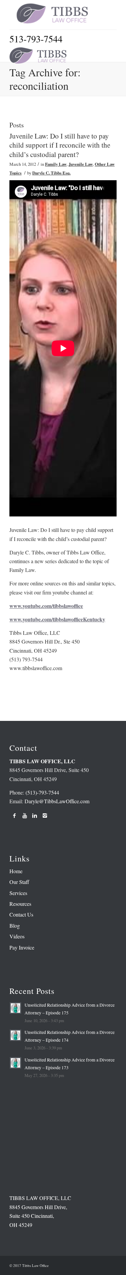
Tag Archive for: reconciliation (45, 79)
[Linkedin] (35, 815)
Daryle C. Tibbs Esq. (51, 173)
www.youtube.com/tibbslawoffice (46, 606)
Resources (20, 903)
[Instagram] (45, 815)
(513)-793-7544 (42, 792)
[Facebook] (14, 815)
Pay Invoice (21, 947)
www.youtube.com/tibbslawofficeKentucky (57, 619)
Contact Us (21, 914)
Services (18, 892)
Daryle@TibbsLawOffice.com (57, 801)
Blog (14, 925)
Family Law (56, 164)
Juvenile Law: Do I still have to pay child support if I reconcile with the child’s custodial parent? (59, 145)
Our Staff (19, 881)
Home (16, 871)
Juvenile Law (81, 164)
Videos (17, 936)
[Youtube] (24, 815)
